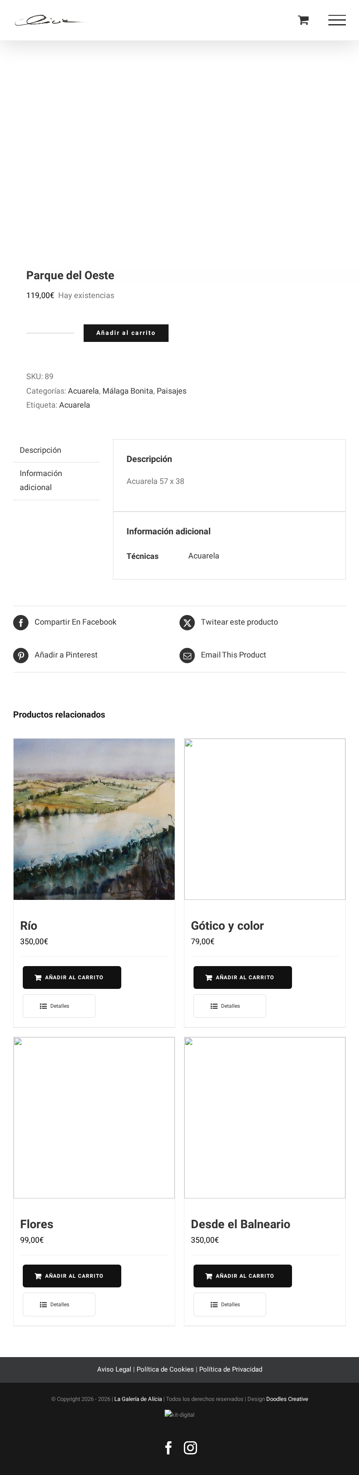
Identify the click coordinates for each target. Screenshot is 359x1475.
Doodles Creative (287, 1399)
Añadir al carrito (126, 333)
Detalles (59, 1006)
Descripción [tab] (40, 450)
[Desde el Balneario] (264, 1117)
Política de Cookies (165, 1369)
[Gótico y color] (264, 819)
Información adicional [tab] (41, 481)
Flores (36, 1224)
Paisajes (172, 391)
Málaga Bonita (127, 391)
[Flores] (94, 1117)
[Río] (94, 819)
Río (28, 926)
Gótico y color (227, 926)
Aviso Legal (115, 1369)
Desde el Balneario (240, 1224)
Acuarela (83, 391)
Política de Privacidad (230, 1369)
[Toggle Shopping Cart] (303, 19)
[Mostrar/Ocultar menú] (337, 20)
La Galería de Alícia (138, 1399)
